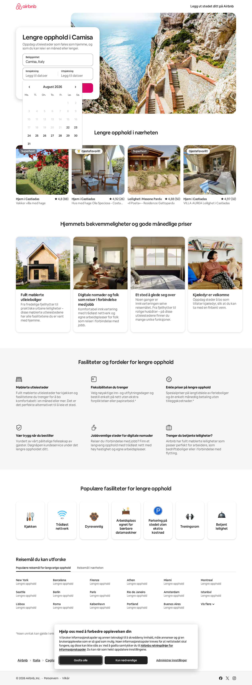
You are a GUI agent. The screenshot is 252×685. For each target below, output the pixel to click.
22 (68, 127)
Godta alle (80, 660)
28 (60, 135)
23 (75, 127)
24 (29, 135)
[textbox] (40, 75)
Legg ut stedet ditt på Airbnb (212, 6)
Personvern (51, 678)
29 (68, 135)
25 (36, 135)
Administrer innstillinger (171, 660)
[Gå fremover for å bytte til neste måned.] (75, 87)
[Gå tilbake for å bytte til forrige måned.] (29, 87)
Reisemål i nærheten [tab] (90, 568)
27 (52, 135)
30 (75, 135)
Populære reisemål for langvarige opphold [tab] (43, 568)
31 (29, 144)
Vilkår (66, 678)
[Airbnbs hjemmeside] (26, 6)
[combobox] (58, 61)
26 (44, 135)
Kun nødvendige (126, 660)
